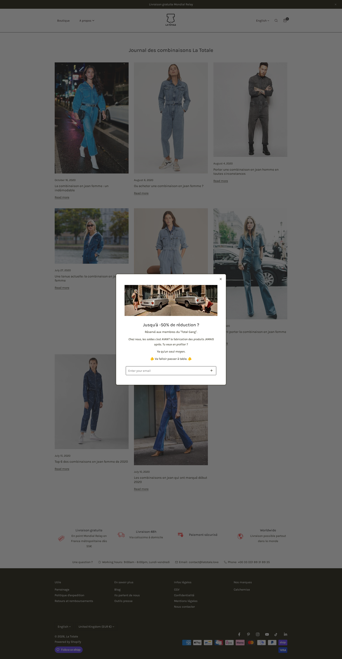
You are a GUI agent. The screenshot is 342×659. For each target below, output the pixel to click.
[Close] (220, 279)
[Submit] (211, 370)
